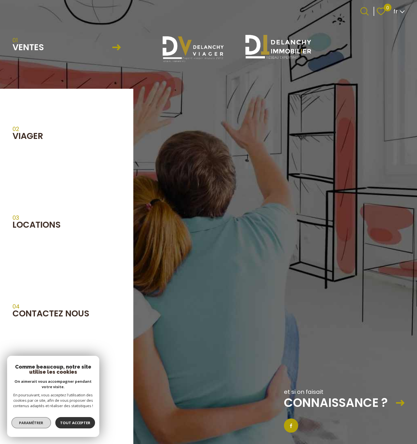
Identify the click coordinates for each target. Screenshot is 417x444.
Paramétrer (31, 422)
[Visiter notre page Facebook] (291, 425)
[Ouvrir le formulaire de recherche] (364, 11)
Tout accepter (75, 422)
